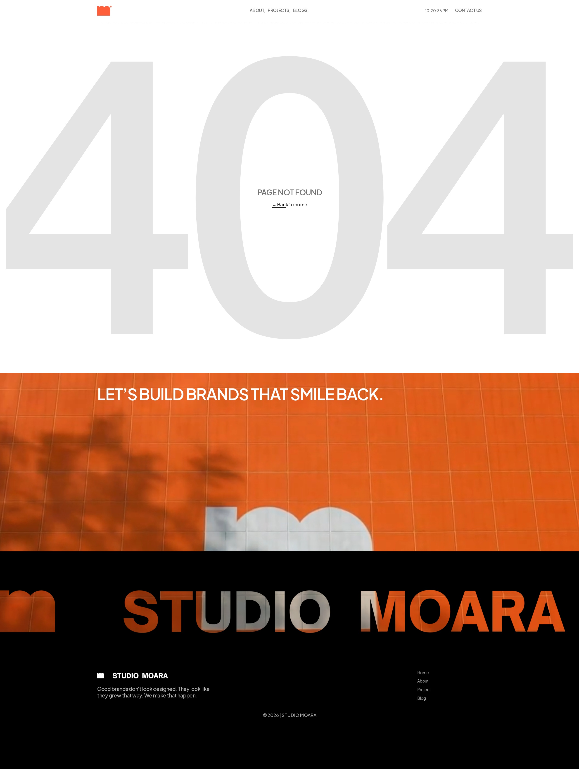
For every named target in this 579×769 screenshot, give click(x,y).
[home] (112, 11)
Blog (421, 698)
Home (423, 672)
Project (424, 689)
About (423, 680)
